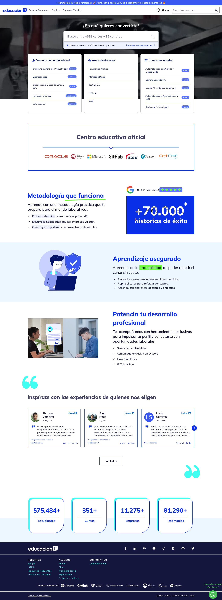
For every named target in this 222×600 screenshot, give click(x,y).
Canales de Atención (39, 574)
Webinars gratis (67, 570)
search (153, 36)
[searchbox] (193, 10)
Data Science (39, 104)
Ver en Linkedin (70, 443)
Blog (61, 567)
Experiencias (65, 574)
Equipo (31, 563)
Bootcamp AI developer (156, 107)
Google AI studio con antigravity (160, 88)
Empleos (56, 10)
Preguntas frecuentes (40, 570)
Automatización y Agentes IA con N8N (161, 97)
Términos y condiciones (39, 596)
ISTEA (31, 567)
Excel (91, 101)
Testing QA (94, 84)
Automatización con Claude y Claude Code (159, 70)
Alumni (62, 563)
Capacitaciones (98, 563)
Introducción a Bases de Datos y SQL (48, 86)
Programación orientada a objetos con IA (42, 441)
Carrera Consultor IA (155, 79)
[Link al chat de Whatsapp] (213, 594)
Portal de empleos (69, 578)
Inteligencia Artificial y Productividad (50, 68)
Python (92, 93)
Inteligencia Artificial (98, 68)
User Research (150, 443)
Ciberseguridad (40, 76)
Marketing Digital (97, 76)
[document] (54, 430)
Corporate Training (72, 10)
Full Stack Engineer (42, 96)
